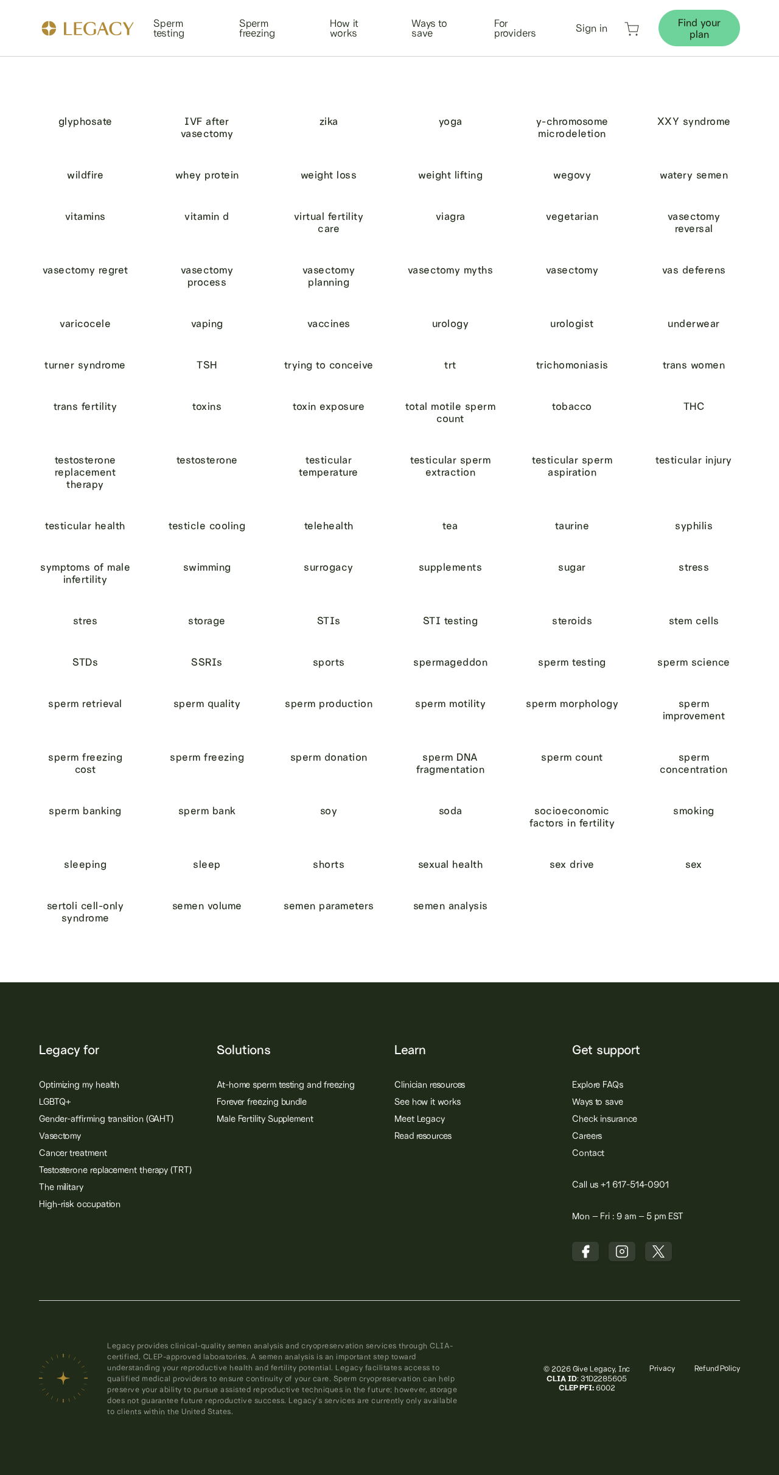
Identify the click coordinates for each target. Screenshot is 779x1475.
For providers (515, 27)
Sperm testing (168, 27)
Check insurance (604, 1118)
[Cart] (631, 32)
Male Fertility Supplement (265, 1118)
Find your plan (699, 28)
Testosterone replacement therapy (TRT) (115, 1169)
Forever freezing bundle (262, 1101)
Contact (588, 1152)
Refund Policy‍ (717, 1368)
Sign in (591, 27)
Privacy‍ (662, 1368)
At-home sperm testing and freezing (286, 1084)
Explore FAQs (597, 1084)
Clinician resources (429, 1084)
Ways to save (429, 27)
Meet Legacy (419, 1118)
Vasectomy (60, 1135)
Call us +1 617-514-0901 (620, 1184)
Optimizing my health (79, 1084)
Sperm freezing (257, 27)
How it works (344, 27)
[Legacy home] (87, 29)
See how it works (427, 1101)
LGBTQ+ (55, 1101)
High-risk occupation (80, 1203)
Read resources (423, 1135)
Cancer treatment (73, 1152)
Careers (587, 1135)
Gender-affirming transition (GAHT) (106, 1118)
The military (61, 1186)
